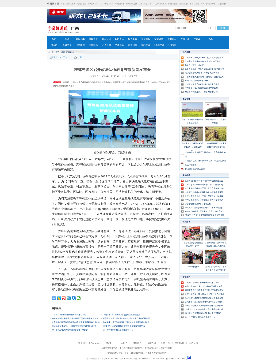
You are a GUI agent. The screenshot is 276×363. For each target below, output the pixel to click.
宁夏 (170, 4)
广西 (101, 4)
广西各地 (198, 39)
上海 (197, 4)
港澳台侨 (132, 39)
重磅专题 (145, 45)
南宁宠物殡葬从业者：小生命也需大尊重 (202, 73)
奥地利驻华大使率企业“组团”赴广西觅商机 (203, 61)
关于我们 (82, 343)
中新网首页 (53, 3)
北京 (68, 4)
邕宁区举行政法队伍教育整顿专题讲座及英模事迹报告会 (76, 322)
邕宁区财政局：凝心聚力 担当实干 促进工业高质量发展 (126, 318)
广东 (95, 4)
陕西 (192, 4)
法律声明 (151, 343)
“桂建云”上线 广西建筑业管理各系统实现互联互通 (124, 326)
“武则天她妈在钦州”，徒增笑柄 (198, 204)
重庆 (73, 4)
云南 (224, 4)
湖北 (122, 4)
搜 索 (223, 28)
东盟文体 (184, 39)
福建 (79, 4)
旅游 (211, 39)
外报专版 (171, 45)
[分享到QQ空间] (59, 298)
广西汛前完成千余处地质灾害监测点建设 (202, 84)
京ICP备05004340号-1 (176, 358)
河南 (117, 4)
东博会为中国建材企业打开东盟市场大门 (202, 92)
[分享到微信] (79, 298)
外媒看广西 (158, 45)
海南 (106, 4)
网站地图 (179, 343)
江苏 (141, 4)
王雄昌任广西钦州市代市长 (196, 80)
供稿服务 (137, 343)
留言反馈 (193, 343)
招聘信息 (165, 343)
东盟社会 (171, 39)
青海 (175, 4)
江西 (146, 4)
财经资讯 (93, 39)
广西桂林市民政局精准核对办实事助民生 (69, 315)
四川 (202, 4)
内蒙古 (163, 4)
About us (95, 343)
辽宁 (157, 4)
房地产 (54, 45)
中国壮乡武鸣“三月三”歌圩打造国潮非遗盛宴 (122, 315)
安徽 (63, 4)
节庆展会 (119, 45)
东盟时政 (145, 39)
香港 (208, 4)
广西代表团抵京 (192, 267)
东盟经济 (158, 39)
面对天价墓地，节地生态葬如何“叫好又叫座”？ (204, 69)
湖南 (128, 4)
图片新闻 (106, 45)
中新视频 (93, 45)
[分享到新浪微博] (64, 298)
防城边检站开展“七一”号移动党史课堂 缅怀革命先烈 (74, 326)
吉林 (152, 4)
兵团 (219, 4)
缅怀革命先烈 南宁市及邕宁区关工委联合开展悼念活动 (75, 318)
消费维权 (132, 45)
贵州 (90, 4)
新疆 (213, 4)
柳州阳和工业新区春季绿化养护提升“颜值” (70, 330)
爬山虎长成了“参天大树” (195, 169)
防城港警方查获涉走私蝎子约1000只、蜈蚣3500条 (192, 147)
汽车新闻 (80, 45)
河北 (111, 4)
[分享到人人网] (74, 298)
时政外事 (80, 39)
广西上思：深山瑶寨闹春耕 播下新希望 (201, 88)
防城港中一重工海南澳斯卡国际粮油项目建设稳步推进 (126, 322)
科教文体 (119, 39)
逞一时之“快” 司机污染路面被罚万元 (118, 330)
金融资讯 (67, 45)
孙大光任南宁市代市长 (194, 65)
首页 (54, 39)
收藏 (80, 57)
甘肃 (84, 4)
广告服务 (123, 343)
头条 (67, 39)
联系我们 (109, 343)
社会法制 (106, 39)
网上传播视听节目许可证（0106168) (102, 358)
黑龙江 (134, 4)
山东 (181, 4)
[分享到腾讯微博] (69, 298)
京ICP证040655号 (128, 358)
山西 (186, 4)
